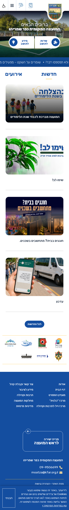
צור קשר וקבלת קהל (21, 384)
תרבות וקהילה (25, 395)
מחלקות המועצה (23, 400)
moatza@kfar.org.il (44, 472)
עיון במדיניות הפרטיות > (54, 505)
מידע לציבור (26, 389)
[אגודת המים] (42, 356)
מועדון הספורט (57, 395)
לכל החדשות (34, 324)
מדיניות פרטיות (24, 406)
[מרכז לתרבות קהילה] (58, 343)
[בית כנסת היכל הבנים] (26, 356)
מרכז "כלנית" (57, 400)
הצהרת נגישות (42, 483)
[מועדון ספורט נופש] (10, 343)
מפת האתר (58, 483)
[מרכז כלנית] (42, 343)
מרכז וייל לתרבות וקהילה (50, 406)
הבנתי (9, 498)
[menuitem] (50, 384)
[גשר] (26, 343)
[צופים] (58, 356)
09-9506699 (48, 467)
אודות (62, 384)
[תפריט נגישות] (3, 6)
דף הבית (60, 389)
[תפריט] (12, 5)
